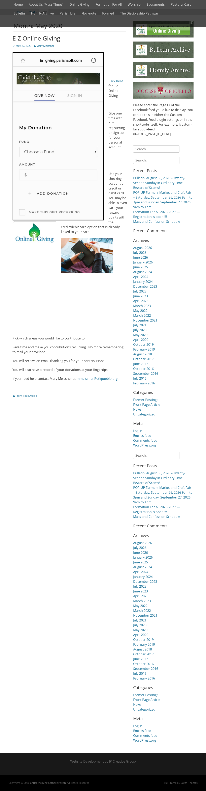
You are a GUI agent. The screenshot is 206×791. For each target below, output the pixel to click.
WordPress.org (144, 445)
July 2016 (139, 378)
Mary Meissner (45, 46)
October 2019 (143, 344)
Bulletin (19, 13)
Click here (115, 81)
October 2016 (143, 368)
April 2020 (140, 339)
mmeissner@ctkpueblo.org (97, 378)
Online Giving (79, 4)
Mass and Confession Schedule (156, 221)
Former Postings (145, 400)
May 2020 (140, 335)
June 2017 (140, 364)
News (137, 409)
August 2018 (142, 354)
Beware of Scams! (146, 187)
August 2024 (142, 272)
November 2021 (145, 320)
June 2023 (140, 296)
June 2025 (140, 267)
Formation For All (109, 4)
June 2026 (140, 257)
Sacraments (156, 4)
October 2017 (143, 359)
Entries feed (142, 435)
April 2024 (140, 277)
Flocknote (88, 13)
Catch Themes (189, 783)
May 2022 (140, 310)
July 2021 (139, 325)
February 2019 (144, 349)
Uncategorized (144, 414)
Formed (108, 13)
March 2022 (142, 315)
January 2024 (143, 281)
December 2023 (145, 286)
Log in (137, 431)
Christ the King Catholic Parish (48, 783)
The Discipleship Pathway (139, 13)
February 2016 (144, 383)
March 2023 (142, 306)
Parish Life (67, 13)
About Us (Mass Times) (46, 4)
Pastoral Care (181, 4)
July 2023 (139, 291)
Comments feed (145, 440)
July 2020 (139, 330)
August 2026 (142, 248)
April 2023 (140, 301)
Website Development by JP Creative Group (103, 761)
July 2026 (139, 252)
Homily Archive (42, 13)
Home (18, 4)
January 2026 (143, 262)
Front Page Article (26, 396)
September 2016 (145, 373)
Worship (134, 4)
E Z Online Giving (36, 38)
